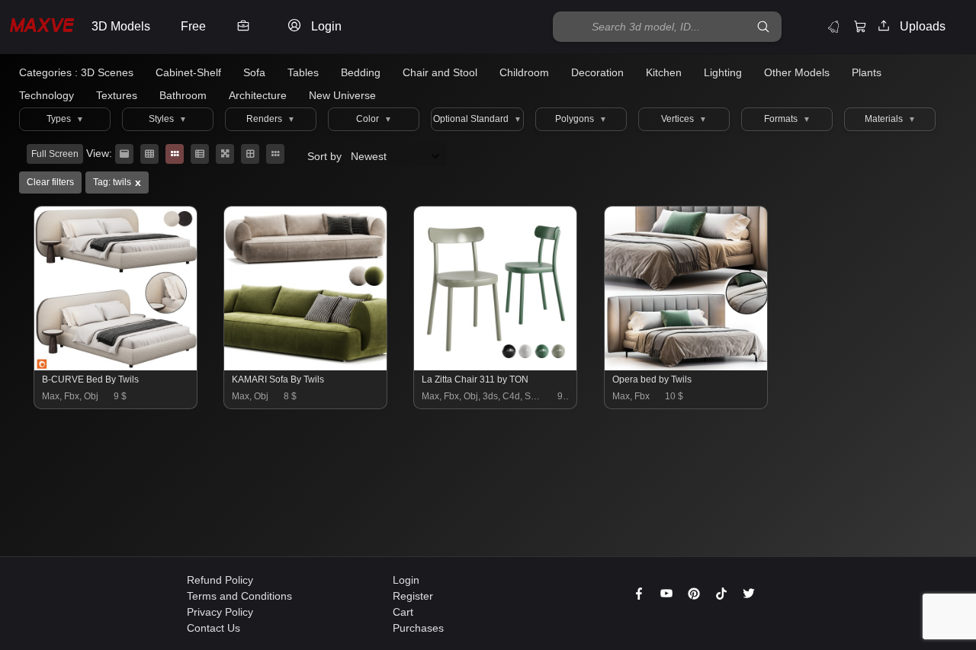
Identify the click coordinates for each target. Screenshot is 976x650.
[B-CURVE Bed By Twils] (116, 366)
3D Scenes (107, 72)
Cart (403, 612)
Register (413, 596)
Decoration (597, 72)
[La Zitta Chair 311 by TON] (496, 366)
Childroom (524, 72)
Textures (116, 95)
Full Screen (55, 154)
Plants (866, 72)
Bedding (360, 72)
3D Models (121, 26)
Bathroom (183, 95)
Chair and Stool (440, 72)
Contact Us (213, 628)
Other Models (797, 72)
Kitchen (664, 72)
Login (406, 580)
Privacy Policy (220, 612)
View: (99, 153)
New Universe (342, 95)
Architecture (258, 95)
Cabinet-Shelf (188, 72)
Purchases (418, 628)
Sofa (254, 72)
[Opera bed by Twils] (687, 366)
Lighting (723, 72)
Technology (46, 95)
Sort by (326, 156)
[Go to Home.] (42, 27)
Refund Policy (220, 580)
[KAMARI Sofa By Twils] (306, 366)
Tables (303, 72)
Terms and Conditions (239, 596)
